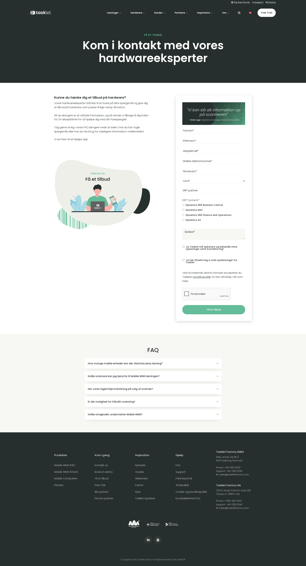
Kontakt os (101, 465)
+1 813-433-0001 (233, 500)
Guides (139, 472)
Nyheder (140, 465)
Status (272, 2)
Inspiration (204, 12)
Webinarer (141, 478)
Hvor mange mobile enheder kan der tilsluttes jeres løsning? (125, 363)
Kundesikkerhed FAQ (188, 498)
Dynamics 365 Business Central (204, 205)
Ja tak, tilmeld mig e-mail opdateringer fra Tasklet (211, 261)
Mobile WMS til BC (64, 465)
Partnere (180, 12)
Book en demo (104, 472)
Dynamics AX (193, 220)
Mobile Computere (65, 478)
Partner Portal (241, 2)
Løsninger (113, 12)
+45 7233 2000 (232, 467)
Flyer (138, 492)
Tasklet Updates (145, 498)
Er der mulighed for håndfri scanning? (111, 401)
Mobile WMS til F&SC (66, 472)
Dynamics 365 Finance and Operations (208, 215)
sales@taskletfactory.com (234, 474)
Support (258, 2)
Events (139, 485)
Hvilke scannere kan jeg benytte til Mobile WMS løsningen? (124, 376)
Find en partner (104, 498)
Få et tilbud (214, 309)
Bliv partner (101, 492)
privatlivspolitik (202, 277)
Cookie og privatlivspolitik (191, 492)
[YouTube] (158, 540)
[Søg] (239, 13)
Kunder (158, 12)
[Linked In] (148, 540)
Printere (58, 485)
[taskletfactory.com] (40, 13)
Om (224, 12)
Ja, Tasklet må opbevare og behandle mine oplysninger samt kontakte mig (211, 248)
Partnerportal (184, 478)
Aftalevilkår (182, 485)
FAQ (178, 465)
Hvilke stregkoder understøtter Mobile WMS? (115, 414)
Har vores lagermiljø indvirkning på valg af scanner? (120, 389)
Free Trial (266, 12)
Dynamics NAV (194, 210)
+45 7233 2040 (234, 471)
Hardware (137, 12)
